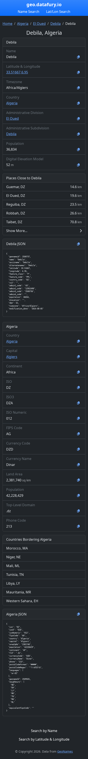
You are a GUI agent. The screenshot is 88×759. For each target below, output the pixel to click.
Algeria (22, 23)
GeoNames (65, 751)
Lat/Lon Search (58, 11)
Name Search (28, 11)
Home (7, 23)
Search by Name (44, 730)
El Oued (39, 23)
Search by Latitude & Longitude (44, 739)
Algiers (11, 356)
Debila (55, 23)
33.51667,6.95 (17, 72)
